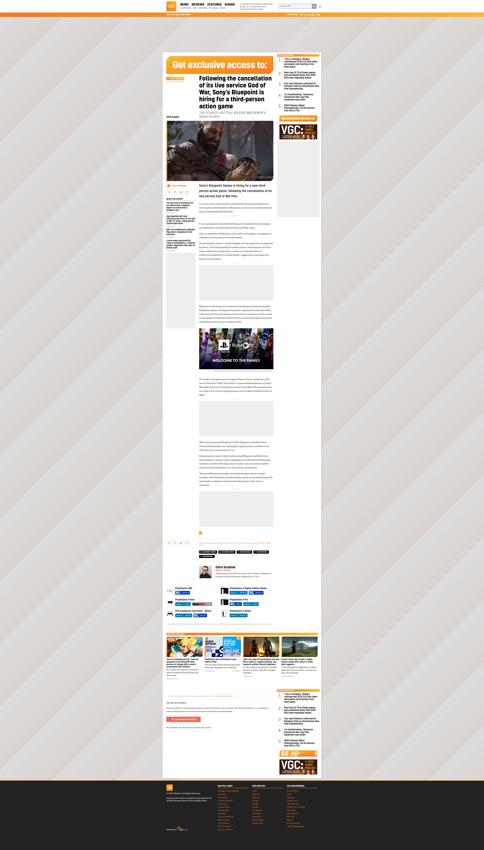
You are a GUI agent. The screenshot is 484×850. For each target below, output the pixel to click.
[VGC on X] (307, 14)
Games (255, 807)
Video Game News (176, 78)
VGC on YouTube (225, 829)
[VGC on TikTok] (316, 14)
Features (214, 4)
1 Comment (236, 671)
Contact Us (223, 804)
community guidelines (223, 696)
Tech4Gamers (225, 233)
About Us (222, 794)
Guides (230, 4)
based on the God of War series (240, 227)
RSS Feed (221, 813)
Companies (257, 810)
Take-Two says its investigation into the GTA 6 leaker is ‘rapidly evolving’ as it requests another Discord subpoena (261, 661)
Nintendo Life (293, 804)
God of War (265, 310)
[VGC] (171, 6)
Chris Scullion (172, 117)
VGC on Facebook (225, 816)
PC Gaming (213, 8)
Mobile (223, 8)
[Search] (314, 6)
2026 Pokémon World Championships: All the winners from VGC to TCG (299, 108)
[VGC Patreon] (301, 14)
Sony (247, 204)
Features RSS (258, 820)
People (255, 804)
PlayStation (185, 8)
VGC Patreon (223, 820)
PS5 (268, 379)
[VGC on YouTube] (313, 14)
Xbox (195, 8)
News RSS (256, 816)
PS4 (239, 321)
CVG (289, 794)
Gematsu (291, 797)
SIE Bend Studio (228, 552)
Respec (290, 820)
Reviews (198, 4)
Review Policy (224, 810)
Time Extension (293, 823)
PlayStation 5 (207, 556)
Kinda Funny (292, 800)
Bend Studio (226, 211)
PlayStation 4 (262, 552)
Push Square (292, 813)
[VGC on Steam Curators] (319, 14)
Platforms (256, 813)
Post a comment (179, 186)
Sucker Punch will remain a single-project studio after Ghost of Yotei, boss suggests (297, 661)
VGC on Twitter (224, 826)
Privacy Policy (224, 807)
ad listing (206, 243)
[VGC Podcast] (304, 14)
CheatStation (292, 791)
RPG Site (291, 816)
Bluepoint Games (209, 552)
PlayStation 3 (245, 552)
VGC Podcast (223, 823)
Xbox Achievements (295, 826)
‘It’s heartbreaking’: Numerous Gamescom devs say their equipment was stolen (298, 97)
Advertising (223, 797)
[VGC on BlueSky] (310, 14)
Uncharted (207, 318)
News (184, 4)
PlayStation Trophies (296, 807)
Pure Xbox (291, 810)
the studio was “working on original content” (232, 446)
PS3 (262, 314)
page (255, 708)
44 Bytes (182, 828)
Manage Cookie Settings (228, 791)
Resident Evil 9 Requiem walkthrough (257, 4)
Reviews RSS (257, 823)
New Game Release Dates (252, 9)
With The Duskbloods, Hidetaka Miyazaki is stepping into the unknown (180, 232)
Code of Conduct (225, 800)
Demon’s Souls (259, 371)
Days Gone (204, 211)
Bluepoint (235, 207)
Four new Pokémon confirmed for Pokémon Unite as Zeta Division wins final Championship (301, 86)
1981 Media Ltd (175, 793)
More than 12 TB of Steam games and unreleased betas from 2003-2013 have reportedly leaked (300, 75)
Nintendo (203, 8)
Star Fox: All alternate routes (254, 7)
